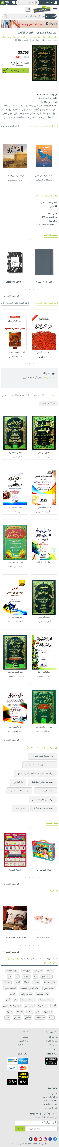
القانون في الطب (44, 452)
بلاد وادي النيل (26, 994)
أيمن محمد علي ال (43, 512)
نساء (7, 1017)
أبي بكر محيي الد (43, 621)
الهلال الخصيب (42, 994)
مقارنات (26, 976)
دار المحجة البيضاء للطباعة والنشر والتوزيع (36, 773)
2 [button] (34, 187)
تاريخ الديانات (12, 971)
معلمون (28, 1017)
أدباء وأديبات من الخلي (43, 176)
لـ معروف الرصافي (15, 356)
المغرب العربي (10, 988)
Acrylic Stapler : (44, 938)
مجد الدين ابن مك (14, 621)
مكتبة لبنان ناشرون (46, 791)
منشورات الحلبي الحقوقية (43, 782)
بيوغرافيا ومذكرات (50, 963)
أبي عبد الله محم (14, 512)
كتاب (51, 1017)
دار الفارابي (18, 782)
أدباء (8, 1000)
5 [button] (21, 187)
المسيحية (38, 971)
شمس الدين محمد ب (14, 676)
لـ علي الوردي (44, 356)
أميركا (26, 982)
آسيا (9, 976)
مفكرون (17, 1017)
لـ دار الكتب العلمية (48, 403)
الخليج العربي (49, 988)
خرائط (12, 994)
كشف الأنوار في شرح (15, 562)
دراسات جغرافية (28, 1000)
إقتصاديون (42, 1006)
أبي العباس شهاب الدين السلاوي (43, 37)
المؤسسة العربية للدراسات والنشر (40, 765)
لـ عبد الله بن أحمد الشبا (44, 180)
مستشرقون (40, 1017)
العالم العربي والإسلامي (29, 988)
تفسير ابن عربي (44, 617)
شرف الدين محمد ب (14, 566)
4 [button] (25, 187)
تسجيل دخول (49, 2)
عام (35, 976)
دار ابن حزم (20, 808)
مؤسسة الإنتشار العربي (19, 791)
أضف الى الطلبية (18, 71)
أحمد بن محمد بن (43, 676)
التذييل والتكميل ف (15, 452)
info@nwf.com (50, 1104)
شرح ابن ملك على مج (44, 727)
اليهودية (26, 971)
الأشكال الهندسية (15, 870)
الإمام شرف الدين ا (44, 507)
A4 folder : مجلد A (44, 282)
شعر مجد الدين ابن (15, 617)
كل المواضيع (13, 959)
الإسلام (50, 971)
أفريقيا (36, 982)
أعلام (54, 1006)
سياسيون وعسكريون (12, 1006)
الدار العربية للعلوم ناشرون (43, 756)
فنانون (9, 1012)
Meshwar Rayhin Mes (15, 938)
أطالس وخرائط (50, 982)
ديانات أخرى (46, 976)
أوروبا (17, 982)
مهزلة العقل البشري (44, 352)
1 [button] (38, 187)
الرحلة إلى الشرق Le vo (15, 176)
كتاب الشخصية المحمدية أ (15, 352)
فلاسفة (20, 1012)
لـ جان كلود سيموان (15, 180)
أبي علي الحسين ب (43, 457)
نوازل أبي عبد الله (43, 562)
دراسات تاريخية (46, 1000)
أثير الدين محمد (14, 457)
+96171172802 (51, 1101)
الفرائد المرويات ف (15, 507)
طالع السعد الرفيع (15, 727)
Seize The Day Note (15, 282)
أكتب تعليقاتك (49, 378)
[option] (43, 158)
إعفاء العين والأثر (44, 672)
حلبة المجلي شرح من (15, 672)
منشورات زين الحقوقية (44, 808)
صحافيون (48, 1012)
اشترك (20, 1129)
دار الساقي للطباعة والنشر (43, 800)
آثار (17, 976)
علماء (29, 1012)
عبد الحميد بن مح (14, 731)
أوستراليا (6, 982)
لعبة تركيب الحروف (44, 870)
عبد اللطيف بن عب (43, 731)
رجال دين (29, 1006)
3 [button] (29, 187)
